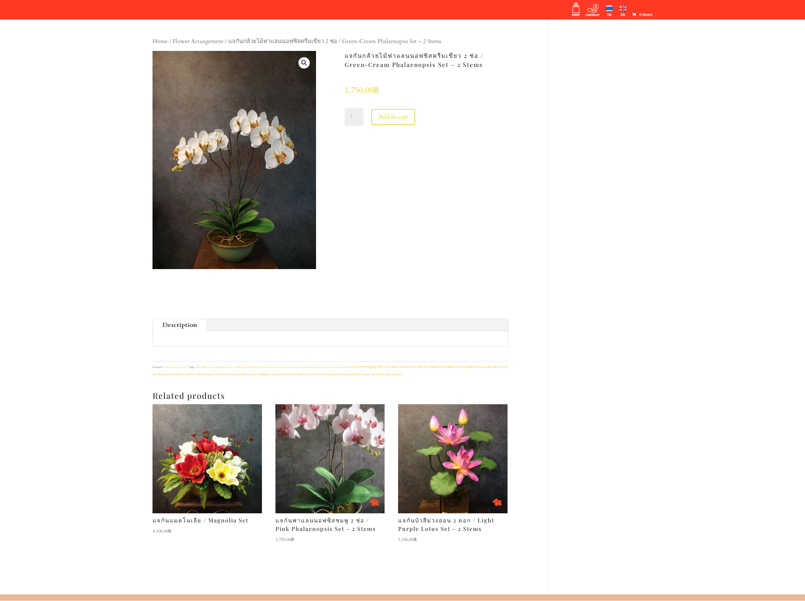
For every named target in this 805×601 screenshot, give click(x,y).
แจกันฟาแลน (383, 374)
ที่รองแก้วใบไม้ (225, 374)
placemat (333, 367)
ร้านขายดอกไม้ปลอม (334, 374)
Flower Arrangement (198, 41)
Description (179, 325)
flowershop (275, 367)
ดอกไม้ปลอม (479, 367)
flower (264, 367)
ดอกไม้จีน (417, 367)
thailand (344, 367)
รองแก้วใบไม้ (315, 374)
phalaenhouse (321, 367)
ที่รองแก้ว (210, 374)
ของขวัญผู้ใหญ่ (368, 367)
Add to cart (393, 117)
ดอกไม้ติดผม (447, 367)
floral (250, 367)
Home (160, 41)
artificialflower (202, 367)
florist (257, 367)
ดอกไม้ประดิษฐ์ (463, 367)
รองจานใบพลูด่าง (260, 374)
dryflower (241, 367)
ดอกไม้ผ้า (493, 367)
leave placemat (305, 367)
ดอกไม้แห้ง (169, 374)
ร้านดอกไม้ (353, 374)
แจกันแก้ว (396, 374)
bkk (223, 367)
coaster (230, 367)
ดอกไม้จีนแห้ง (431, 367)
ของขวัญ (354, 367)
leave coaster (289, 367)
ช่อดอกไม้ (396, 367)
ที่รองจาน (181, 374)
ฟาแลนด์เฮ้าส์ (242, 374)
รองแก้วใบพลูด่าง (296, 374)
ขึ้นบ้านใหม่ (384, 367)
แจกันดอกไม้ (368, 374)
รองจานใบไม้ (278, 374)
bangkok (216, 367)
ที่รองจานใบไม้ (196, 374)
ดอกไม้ (407, 367)
